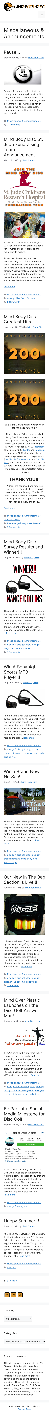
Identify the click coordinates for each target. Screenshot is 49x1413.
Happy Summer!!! (21, 1220)
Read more (9, 286)
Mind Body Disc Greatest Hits (20, 319)
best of (36, 523)
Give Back (20, 298)
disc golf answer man (18, 1086)
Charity (10, 298)
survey (12, 757)
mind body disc (22, 648)
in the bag (15, 982)
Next (13, 1281)
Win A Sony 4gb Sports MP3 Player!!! (20, 672)
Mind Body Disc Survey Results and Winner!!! (23, 547)
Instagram (39, 447)
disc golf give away (22, 753)
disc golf (11, 644)
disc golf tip (28, 1090)
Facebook (40, 450)
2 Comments (13, 124)
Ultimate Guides (12, 519)
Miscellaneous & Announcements (24, 121)
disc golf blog (23, 644)
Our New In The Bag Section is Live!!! (24, 879)
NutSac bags (10, 862)
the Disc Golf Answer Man (18, 459)
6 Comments (13, 302)
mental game (15, 1094)
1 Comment (13, 985)
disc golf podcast (12, 1090)
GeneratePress (24, 1409)
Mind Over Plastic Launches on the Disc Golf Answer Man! (22, 1007)
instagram (22, 1206)
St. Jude (31, 298)
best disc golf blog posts (19, 523)
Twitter (26, 450)
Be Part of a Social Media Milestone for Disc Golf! (24, 1114)
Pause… (12, 52)
